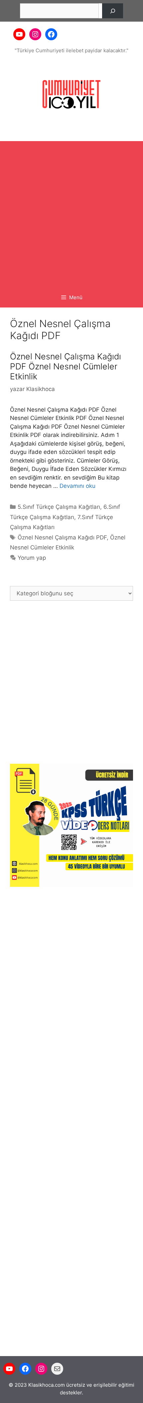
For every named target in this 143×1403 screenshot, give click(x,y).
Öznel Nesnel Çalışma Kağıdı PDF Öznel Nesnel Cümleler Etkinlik (65, 366)
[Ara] (112, 10)
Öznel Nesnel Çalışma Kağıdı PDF (62, 537)
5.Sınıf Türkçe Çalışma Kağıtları (59, 506)
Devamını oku (77, 486)
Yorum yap (32, 557)
